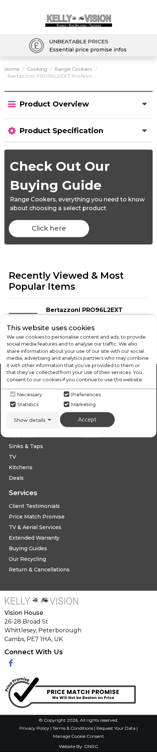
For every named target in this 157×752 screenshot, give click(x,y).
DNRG (91, 746)
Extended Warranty (34, 538)
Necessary (29, 394)
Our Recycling (27, 559)
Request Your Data (115, 728)
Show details (30, 420)
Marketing (83, 404)
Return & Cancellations (39, 569)
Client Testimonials (34, 506)
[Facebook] (10, 663)
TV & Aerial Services (35, 527)
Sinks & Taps (26, 446)
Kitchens (20, 467)
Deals (16, 478)
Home (12, 69)
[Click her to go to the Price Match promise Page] (70, 690)
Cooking (37, 69)
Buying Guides (28, 548)
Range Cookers (73, 69)
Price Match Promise (37, 516)
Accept (87, 419)
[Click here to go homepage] (78, 14)
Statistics (27, 404)
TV (12, 457)
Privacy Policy (34, 728)
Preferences (86, 394)
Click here (49, 228)
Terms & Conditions (73, 728)
